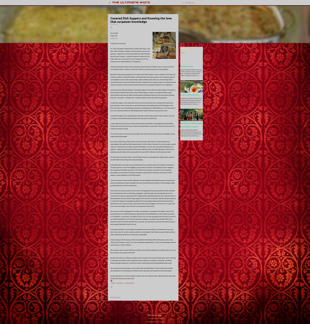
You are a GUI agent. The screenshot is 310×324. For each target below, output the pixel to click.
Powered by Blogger (156, 315)
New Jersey (120, 283)
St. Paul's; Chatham (129, 283)
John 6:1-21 (113, 38)
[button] (111, 27)
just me (113, 283)
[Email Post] (111, 281)
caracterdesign (159, 318)
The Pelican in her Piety (186, 66)
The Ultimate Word (131, 2)
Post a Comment (115, 297)
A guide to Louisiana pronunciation (189, 95)
